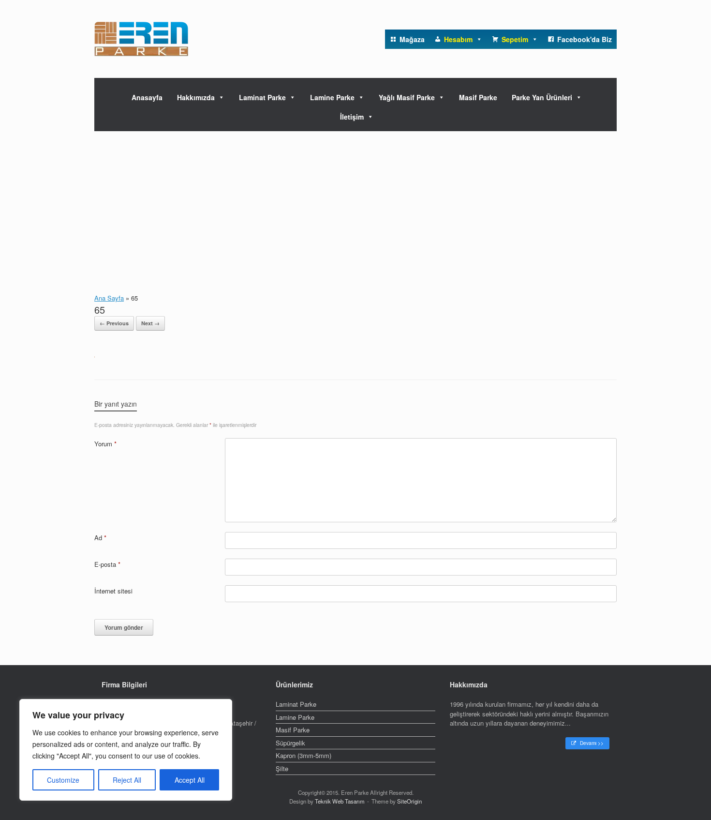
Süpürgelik (290, 742)
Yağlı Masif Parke (407, 97)
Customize (63, 780)
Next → (150, 323)
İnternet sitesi (113, 590)
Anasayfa (147, 97)
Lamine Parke (332, 97)
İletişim (352, 116)
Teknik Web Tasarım (340, 801)
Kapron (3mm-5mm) (303, 755)
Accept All (190, 780)
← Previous (114, 323)
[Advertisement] (355, 204)
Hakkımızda (196, 97)
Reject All (127, 780)
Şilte (282, 768)
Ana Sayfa (109, 298)
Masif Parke (478, 97)
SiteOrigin (409, 801)
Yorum (105, 443)
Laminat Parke (262, 97)
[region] (125, 750)
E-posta (107, 564)
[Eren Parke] (141, 39)
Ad (100, 537)
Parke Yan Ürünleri (542, 97)
